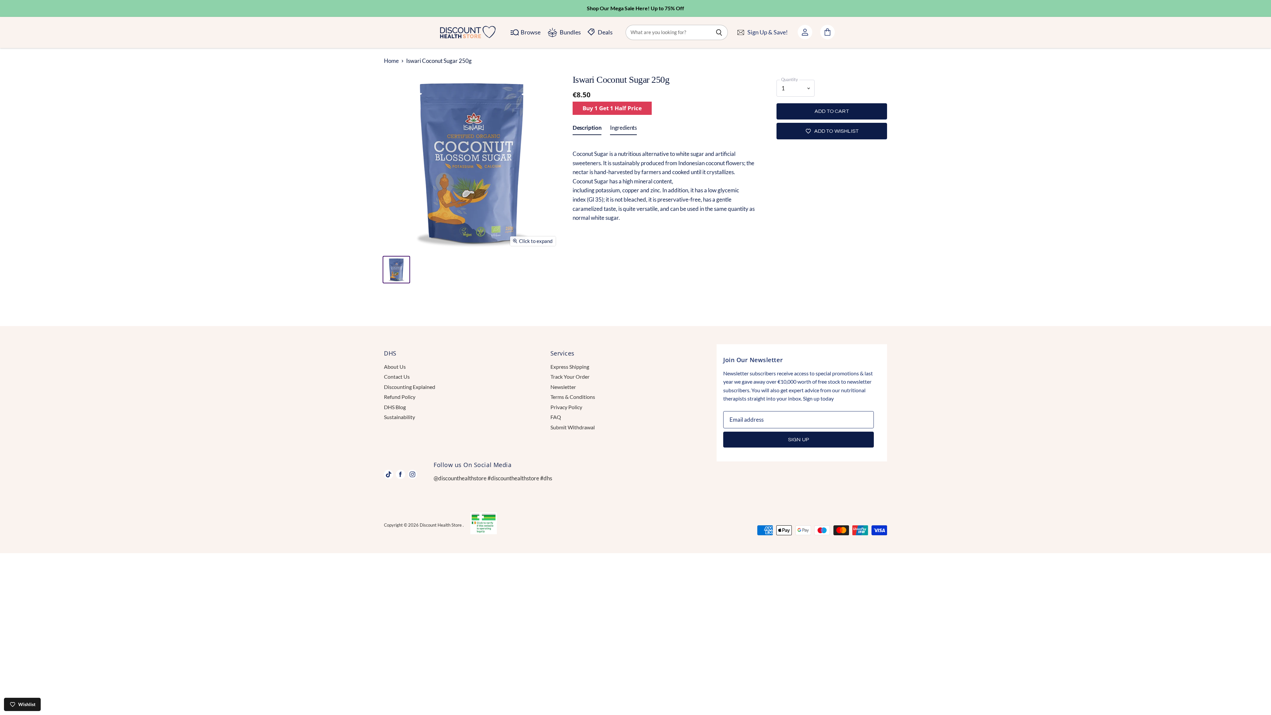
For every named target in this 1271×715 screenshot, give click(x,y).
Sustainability (399, 417)
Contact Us (397, 376)
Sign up (798, 439)
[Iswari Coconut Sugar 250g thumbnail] (396, 270)
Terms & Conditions (572, 397)
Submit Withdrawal (572, 427)
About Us (395, 366)
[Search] (719, 32)
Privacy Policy (566, 407)
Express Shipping (569, 366)
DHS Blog (395, 407)
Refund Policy (399, 397)
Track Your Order (569, 376)
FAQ (555, 417)
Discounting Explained (409, 387)
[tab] (587, 129)
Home (391, 61)
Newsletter (563, 387)
